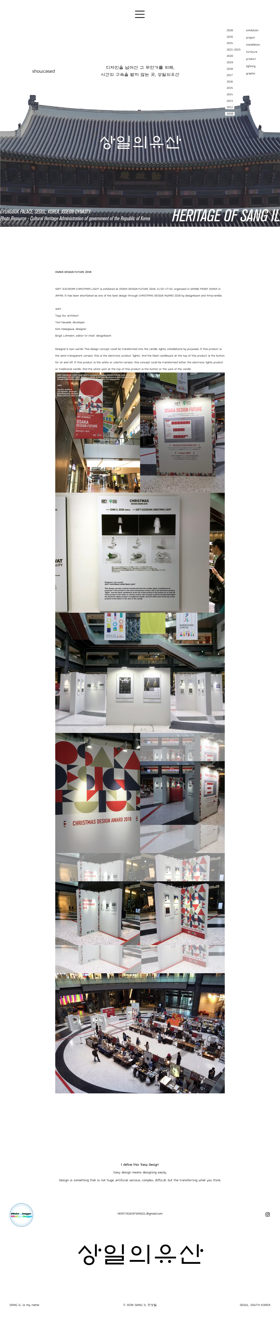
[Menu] (140, 14)
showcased (43, 71)
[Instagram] (267, 1214)
